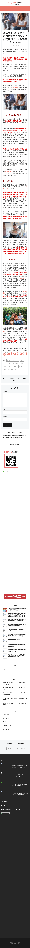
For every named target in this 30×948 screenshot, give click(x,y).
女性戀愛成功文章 (7, 725)
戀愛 (5, 366)
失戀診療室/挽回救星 (15, 45)
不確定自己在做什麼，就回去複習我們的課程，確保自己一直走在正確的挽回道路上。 (15, 354)
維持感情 (10, 369)
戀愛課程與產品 (6, 729)
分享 (5, 378)
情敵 (9, 363)
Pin (16, 380)
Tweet (13, 378)
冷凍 (8, 360)
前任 (17, 360)
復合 (5, 363)
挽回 (9, 366)
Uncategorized (6, 714)
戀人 (22, 363)
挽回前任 (15, 366)
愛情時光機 (15, 87)
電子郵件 (5, 416)
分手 (13, 360)
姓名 (4, 409)
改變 (5, 369)
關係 (16, 369)
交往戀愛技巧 (6, 718)
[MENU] (15, 8)
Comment (5, 391)
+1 (20, 378)
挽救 (20, 366)
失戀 (22, 360)
